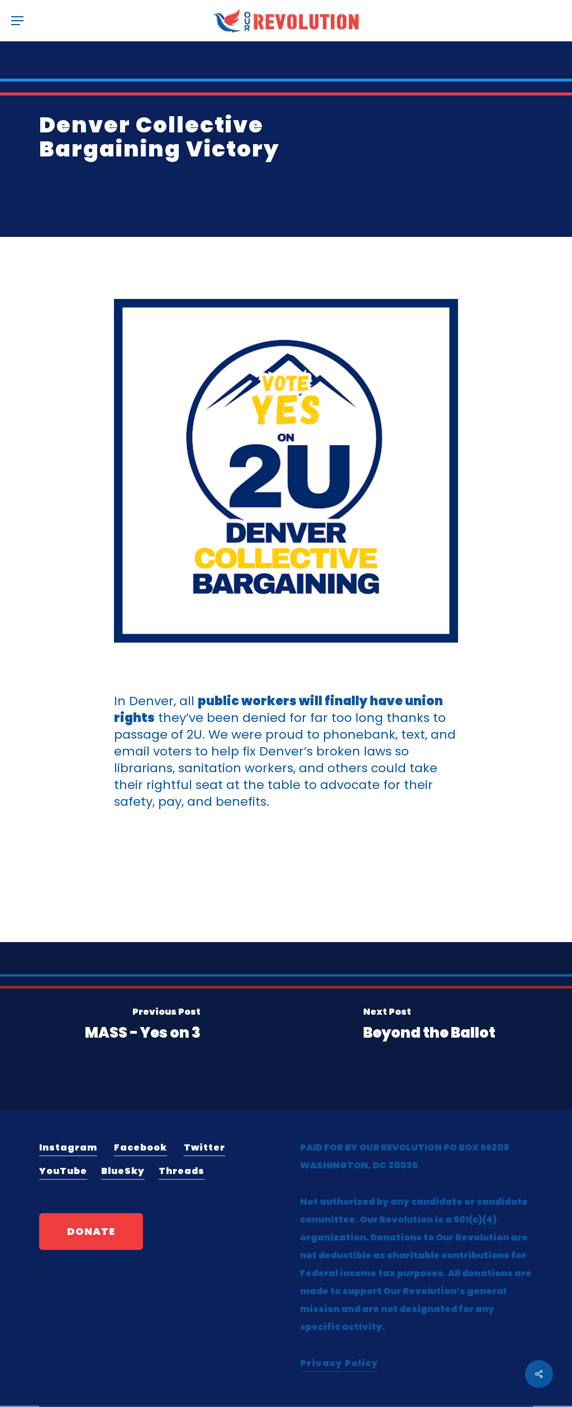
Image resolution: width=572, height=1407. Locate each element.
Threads (181, 1170)
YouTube (63, 1170)
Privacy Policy (339, 1363)
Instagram (68, 1147)
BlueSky (123, 1170)
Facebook (140, 1147)
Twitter (204, 1147)
